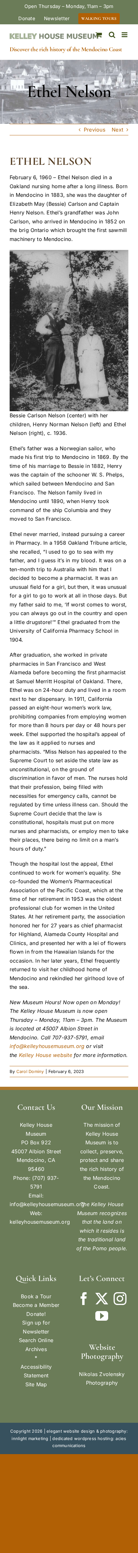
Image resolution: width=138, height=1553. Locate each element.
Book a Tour (36, 1296)
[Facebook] (83, 1298)
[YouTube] (101, 1315)
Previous (94, 129)
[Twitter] (101, 1298)
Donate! (36, 1314)
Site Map (36, 1384)
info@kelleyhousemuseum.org (47, 1046)
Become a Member (36, 1305)
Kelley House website (45, 1055)
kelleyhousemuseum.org (40, 1222)
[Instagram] (120, 1298)
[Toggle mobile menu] (125, 34)
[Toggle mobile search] (112, 34)
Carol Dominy (30, 1071)
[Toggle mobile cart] (99, 34)
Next (117, 129)
